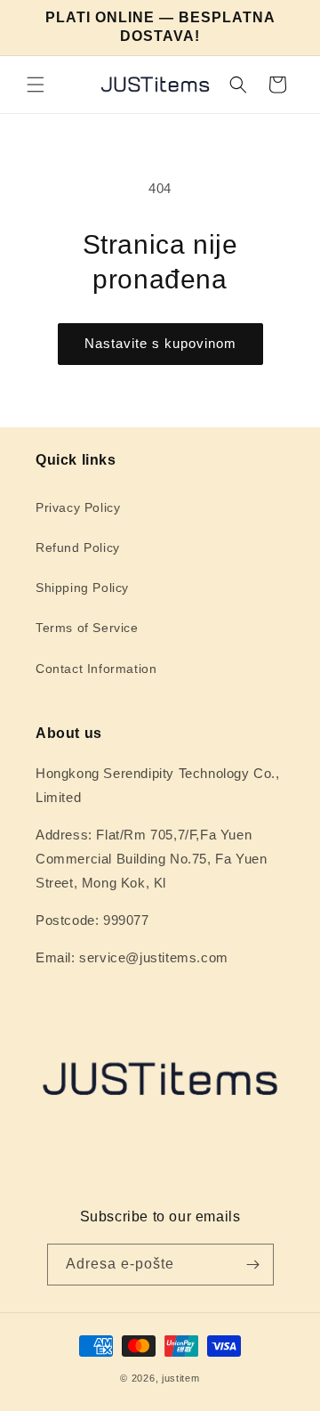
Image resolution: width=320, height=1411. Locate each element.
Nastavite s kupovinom (160, 343)
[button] (35, 84)
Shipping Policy (82, 587)
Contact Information (96, 668)
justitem (181, 1378)
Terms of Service (87, 627)
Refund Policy (78, 547)
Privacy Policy (78, 507)
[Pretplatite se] (253, 1264)
